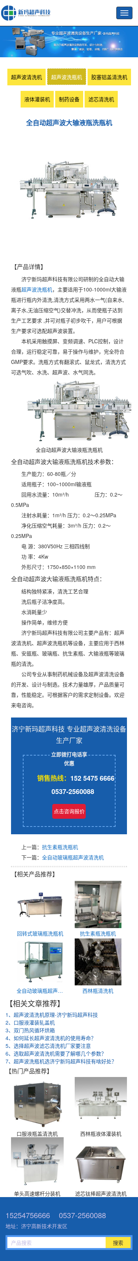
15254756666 (28, 1215)
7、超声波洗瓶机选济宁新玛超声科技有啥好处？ (61, 1061)
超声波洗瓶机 (27, 13)
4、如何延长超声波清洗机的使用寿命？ (51, 1038)
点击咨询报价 (69, 811)
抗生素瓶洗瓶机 (60, 847)
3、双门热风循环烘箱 (30, 1030)
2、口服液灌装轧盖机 (30, 1022)
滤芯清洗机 (101, 99)
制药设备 (69, 99)
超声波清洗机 (26, 77)
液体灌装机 (37, 99)
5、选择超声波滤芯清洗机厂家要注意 (48, 1045)
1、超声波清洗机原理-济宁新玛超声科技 (52, 1014)
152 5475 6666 (92, 778)
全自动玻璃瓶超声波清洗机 (73, 857)
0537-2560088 (73, 791)
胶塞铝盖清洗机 (109, 77)
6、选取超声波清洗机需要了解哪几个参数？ (56, 1053)
